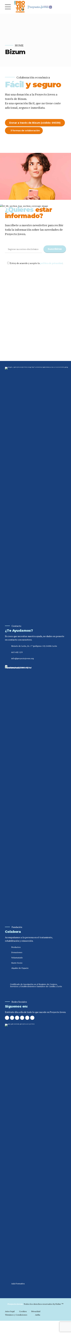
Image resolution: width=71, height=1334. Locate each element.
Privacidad (35, 1311)
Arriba (37, 1314)
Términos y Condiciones (16, 1314)
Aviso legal (10, 1311)
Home (19, 45)
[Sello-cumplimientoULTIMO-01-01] (18, 787)
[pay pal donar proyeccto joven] (34, 1146)
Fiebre (59, 1304)
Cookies (23, 1311)
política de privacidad (51, 263)
